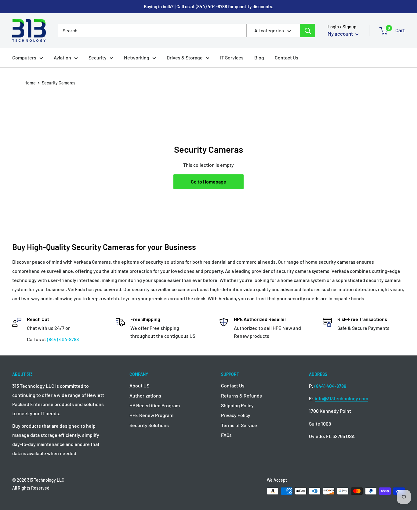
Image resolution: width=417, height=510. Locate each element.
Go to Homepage (208, 181)
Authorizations (145, 395)
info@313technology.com (341, 398)
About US (139, 385)
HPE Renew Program (151, 415)
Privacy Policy (235, 415)
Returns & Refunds (241, 395)
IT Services (232, 57)
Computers (24, 57)
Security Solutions (149, 425)
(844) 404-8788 (63, 339)
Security (98, 57)
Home (30, 82)
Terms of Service (239, 425)
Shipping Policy (237, 405)
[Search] (307, 30)
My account (341, 33)
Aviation (62, 57)
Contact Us (286, 57)
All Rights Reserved (30, 487)
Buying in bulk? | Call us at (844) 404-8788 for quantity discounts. (208, 6)
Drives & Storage (185, 57)
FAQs (226, 435)
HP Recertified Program (154, 405)
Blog (259, 57)
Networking (136, 57)
